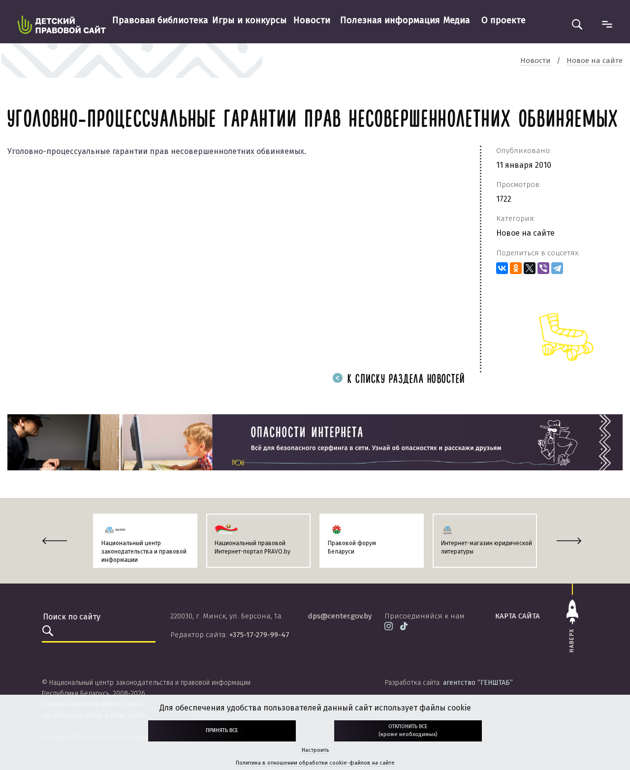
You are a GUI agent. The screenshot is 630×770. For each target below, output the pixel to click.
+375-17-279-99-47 (259, 634)
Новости (311, 20)
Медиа (456, 20)
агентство (478, 682)
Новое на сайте (525, 233)
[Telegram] (557, 268)
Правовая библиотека (160, 20)
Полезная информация (390, 20)
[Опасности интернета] (315, 442)
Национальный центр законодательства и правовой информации (144, 551)
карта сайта (517, 616)
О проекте (503, 20)
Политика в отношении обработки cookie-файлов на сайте (315, 763)
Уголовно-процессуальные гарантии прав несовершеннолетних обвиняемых (155, 151)
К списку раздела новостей (404, 379)
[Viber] (543, 268)
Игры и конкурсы (249, 20)
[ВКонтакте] (502, 268)
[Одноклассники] (516, 268)
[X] (530, 268)
